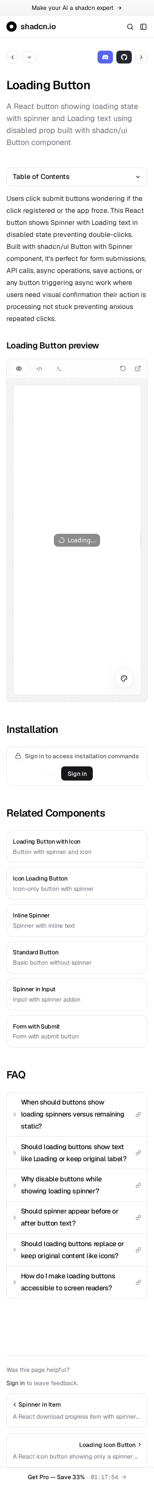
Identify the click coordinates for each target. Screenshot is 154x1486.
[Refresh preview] (123, 368)
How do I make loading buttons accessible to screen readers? (68, 1281)
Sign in (77, 774)
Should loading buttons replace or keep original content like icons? (72, 1249)
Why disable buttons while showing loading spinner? (61, 1184)
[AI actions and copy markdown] (29, 57)
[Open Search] (129, 26)
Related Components (55, 813)
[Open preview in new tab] (138, 368)
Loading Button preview (52, 345)
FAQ (15, 1074)
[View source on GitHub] (124, 57)
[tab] (18, 368)
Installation (32, 729)
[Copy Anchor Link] (105, 345)
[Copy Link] (138, 1114)
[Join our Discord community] (105, 57)
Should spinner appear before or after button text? (69, 1217)
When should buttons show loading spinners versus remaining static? (72, 1114)
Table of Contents (41, 176)
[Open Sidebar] (143, 26)
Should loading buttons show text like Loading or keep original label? (74, 1152)
